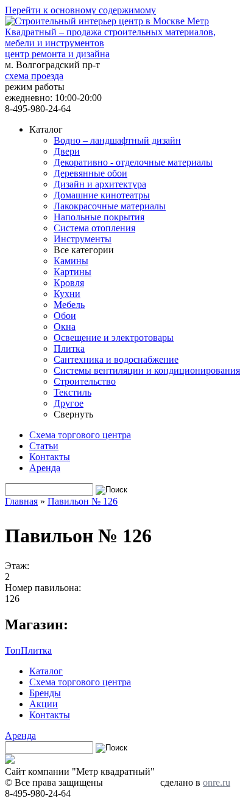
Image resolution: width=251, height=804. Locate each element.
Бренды (45, 693)
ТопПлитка (28, 650)
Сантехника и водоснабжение (116, 359)
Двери (67, 151)
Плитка (69, 348)
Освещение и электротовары (114, 337)
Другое (68, 403)
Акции (43, 704)
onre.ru (216, 782)
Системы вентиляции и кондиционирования (147, 370)
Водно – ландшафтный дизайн (117, 140)
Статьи (43, 446)
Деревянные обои (90, 173)
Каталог (46, 671)
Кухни (67, 293)
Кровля (69, 283)
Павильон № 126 (83, 501)
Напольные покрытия (99, 217)
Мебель (69, 304)
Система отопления (94, 228)
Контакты (49, 457)
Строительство (85, 381)
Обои (65, 315)
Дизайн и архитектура (100, 184)
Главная (21, 501)
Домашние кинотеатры (102, 195)
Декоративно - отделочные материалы (133, 162)
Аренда (44, 468)
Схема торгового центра (80, 435)
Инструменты (82, 239)
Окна (65, 326)
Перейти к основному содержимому (80, 10)
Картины (72, 272)
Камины (71, 261)
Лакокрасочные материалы (110, 206)
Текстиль (72, 392)
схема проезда (34, 76)
